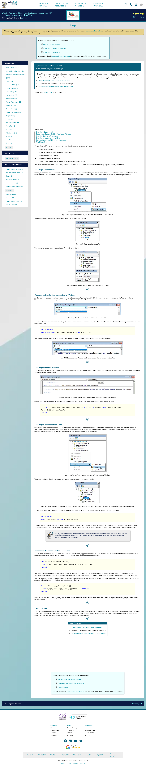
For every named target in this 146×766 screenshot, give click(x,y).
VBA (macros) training (100, 755)
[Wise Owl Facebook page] (65, 741)
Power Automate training (42, 755)
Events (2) (9, 190)
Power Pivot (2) (11, 109)
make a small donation (94, 31)
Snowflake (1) (11, 126)
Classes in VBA (63, 687)
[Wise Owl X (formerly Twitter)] (80, 741)
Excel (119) (9, 81)
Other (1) (9, 176)
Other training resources (61, 4)
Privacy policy (83, 763)
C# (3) (8, 78)
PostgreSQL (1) (11, 95)
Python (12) (10, 119)
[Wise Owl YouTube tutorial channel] (75, 741)
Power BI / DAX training (53, 755)
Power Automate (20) (13, 102)
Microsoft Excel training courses (69, 679)
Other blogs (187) (12, 92)
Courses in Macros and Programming (71, 683)
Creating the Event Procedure (47, 136)
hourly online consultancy (60, 56)
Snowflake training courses (77, 755)
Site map (63, 763)
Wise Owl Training (8, 13)
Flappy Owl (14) (11, 205)
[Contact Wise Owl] (131, 4)
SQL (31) (9, 129)
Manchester (89, 725)
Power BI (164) (11, 105)
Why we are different (97, 4)
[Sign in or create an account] (136, 4)
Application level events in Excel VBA (38, 13)
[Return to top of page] (87, 289)
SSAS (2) (9, 136)
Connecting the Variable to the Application (51, 140)
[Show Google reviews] (73, 749)
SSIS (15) (9, 140)
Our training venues (80, 4)
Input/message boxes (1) (14, 173)
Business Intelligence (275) (15, 75)
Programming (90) (12, 116)
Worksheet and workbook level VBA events (54, 81)
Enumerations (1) (12, 183)
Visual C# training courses (112, 755)
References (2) (11, 194)
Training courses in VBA (51, 52)
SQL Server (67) (11, 133)
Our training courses (43, 4)
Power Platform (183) (13, 112)
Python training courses (65, 755)
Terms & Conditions (73, 763)
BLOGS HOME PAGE (13, 68)
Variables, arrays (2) (12, 179)
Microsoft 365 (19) (12, 85)
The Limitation (41, 142)
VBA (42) (9, 147)
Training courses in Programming (54, 48)
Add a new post (136, 704)
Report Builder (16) (12, 122)
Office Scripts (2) (12, 88)
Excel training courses (30, 755)
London (69, 725)
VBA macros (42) (12, 158)
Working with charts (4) (14, 201)
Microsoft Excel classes (51, 44)
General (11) (10, 198)
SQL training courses (88, 755)
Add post (24, 18)
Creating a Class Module (44, 132)
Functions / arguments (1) (15, 186)
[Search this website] (126, 4)
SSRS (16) (9, 143)
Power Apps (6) (11, 98)
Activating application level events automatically (56, 86)
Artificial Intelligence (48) (15, 71)
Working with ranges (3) (14, 169)
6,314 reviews (138, 17)
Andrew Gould (47, 92)
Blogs (20, 13)
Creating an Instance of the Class (48, 138)
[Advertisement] (87, 111)
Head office (54, 725)
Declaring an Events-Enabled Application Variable (53, 134)
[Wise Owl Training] (8, 8)
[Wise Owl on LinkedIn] (70, 741)
